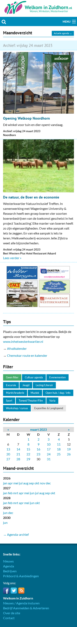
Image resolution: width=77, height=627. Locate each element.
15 (28, 449)
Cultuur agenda (34, 377)
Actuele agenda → (63, 33)
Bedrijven (10, 571)
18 (59, 449)
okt (36, 483)
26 (69, 454)
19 (69, 449)
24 (49, 454)
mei (15, 483)
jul (21, 483)
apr (10, 483)
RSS (21, 591)
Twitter (14, 591)
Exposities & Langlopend (48, 408)
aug (25, 483)
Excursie (11, 385)
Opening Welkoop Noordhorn (26, 118)
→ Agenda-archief (16, 534)
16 (38, 449)
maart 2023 (38, 429)
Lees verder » (12, 258)
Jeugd (25, 385)
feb (10, 493)
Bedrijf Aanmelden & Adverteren (26, 608)
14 (18, 449)
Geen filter (12, 377)
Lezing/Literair (44, 385)
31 (49, 459)
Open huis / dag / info (58, 392)
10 (49, 444)
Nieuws (8, 561)
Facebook (6, 591)
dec (48, 483)
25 (59, 454)
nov (42, 483)
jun (32, 493)
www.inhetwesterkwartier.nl (23, 341)
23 (38, 454)
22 (28, 454)
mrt (15, 493)
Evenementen (57, 377)
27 (8, 459)
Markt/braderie (15, 392)
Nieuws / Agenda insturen (21, 603)
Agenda (8, 566)
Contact (9, 618)
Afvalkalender (17, 348)
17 (49, 449)
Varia (52, 400)
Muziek (35, 392)
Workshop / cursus (17, 408)
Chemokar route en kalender (27, 355)
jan (5, 483)
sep (31, 483)
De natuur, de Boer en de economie (31, 197)
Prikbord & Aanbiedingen (21, 576)
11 (59, 444)
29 (28, 459)
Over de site (11, 613)
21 (18, 454)
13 (8, 449)
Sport (9, 400)
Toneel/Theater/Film (31, 400)
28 (18, 459)
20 (8, 454)
